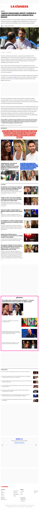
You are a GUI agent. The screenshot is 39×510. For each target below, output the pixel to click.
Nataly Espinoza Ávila (9, 26)
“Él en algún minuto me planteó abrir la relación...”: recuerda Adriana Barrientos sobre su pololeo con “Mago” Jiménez (18, 301)
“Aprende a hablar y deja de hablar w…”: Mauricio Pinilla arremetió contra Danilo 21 (11, 211)
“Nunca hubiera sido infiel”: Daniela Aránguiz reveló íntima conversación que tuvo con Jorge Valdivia (17, 400)
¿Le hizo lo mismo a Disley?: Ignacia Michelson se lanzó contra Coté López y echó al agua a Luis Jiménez (17, 386)
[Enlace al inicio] (19, 298)
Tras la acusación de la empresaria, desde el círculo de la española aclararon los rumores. (11, 192)
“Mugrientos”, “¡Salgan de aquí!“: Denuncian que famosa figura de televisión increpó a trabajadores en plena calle (10, 166)
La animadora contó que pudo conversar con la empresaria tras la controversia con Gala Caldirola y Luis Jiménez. (11, 204)
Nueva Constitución (18, 125)
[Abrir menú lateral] (2, 6)
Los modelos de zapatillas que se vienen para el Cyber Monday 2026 (10, 321)
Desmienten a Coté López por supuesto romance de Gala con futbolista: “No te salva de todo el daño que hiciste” (11, 188)
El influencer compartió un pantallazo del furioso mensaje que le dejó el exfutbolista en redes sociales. (12, 215)
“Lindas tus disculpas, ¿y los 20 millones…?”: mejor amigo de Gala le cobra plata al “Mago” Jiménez (10, 343)
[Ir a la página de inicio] (19, 6)
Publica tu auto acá (19, 442)
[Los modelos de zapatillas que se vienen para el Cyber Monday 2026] (29, 322)
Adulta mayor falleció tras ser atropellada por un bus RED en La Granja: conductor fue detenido (12, 236)
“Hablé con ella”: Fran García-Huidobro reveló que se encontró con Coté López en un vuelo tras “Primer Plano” (11, 199)
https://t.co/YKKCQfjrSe (31, 121)
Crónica (3, 11)
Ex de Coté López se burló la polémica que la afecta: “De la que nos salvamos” (16, 371)
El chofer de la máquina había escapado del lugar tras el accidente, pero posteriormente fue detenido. (12, 239)
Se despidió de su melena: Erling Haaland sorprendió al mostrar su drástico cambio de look (12, 222)
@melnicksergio (23, 121)
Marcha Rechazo (12, 125)
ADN (15, 77)
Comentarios (9, 52)
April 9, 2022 (20, 122)
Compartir (3, 52)
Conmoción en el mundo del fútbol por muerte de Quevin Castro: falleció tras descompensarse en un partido (15, 391)
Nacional (6, 125)
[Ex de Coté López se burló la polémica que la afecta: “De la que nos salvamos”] (35, 373)
